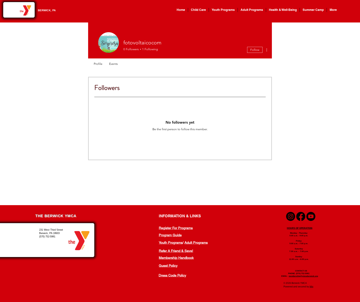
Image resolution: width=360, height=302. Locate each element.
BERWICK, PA (47, 10)
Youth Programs (171, 242)
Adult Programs (196, 242)
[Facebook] (300, 216)
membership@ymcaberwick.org (303, 276)
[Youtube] (310, 216)
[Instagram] (290, 216)
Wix (311, 286)
